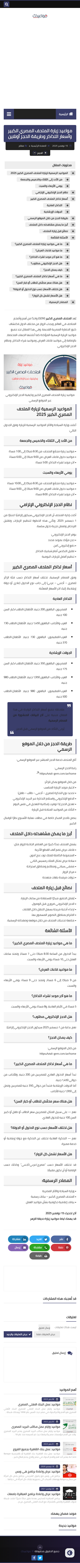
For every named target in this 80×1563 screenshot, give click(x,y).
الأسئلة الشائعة (59, 237)
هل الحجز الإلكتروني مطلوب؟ (46, 263)
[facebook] (34, 1557)
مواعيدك (26, 1551)
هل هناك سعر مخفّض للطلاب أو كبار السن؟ (39, 282)
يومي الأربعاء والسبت (50, 186)
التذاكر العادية (54, 205)
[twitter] (40, 1557)
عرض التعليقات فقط (45, 1334)
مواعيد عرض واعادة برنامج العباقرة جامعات (33, 1494)
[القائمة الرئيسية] (9, 114)
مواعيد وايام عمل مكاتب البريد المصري (36, 1426)
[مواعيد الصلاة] (46, 1557)
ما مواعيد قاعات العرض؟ (49, 250)
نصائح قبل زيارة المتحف (55, 231)
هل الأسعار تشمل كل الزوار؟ (47, 295)
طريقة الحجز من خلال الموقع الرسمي (48, 218)
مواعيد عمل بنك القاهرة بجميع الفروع (36, 1449)
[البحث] (6, 4)
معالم (21, 146)
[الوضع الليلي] (69, 1552)
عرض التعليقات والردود (17, 1334)
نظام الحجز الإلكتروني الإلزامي (52, 192)
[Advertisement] (40, 63)
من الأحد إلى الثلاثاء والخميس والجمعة (41, 179)
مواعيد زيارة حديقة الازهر (45, 1218)
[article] (40, 1278)
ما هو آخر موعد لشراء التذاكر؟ (45, 257)
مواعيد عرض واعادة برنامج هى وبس (37, 1471)
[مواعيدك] (40, 15)
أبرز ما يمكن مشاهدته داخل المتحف (48, 224)
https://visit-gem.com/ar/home (58, 773)
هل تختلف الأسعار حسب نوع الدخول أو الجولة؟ (37, 289)
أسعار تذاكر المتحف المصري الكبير (49, 199)
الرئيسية (63, 114)
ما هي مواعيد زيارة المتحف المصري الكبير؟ (38, 244)
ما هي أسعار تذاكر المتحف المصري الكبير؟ (39, 276)
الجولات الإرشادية (53, 211)
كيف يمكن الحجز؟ (53, 270)
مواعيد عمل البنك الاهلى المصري (39, 1404)
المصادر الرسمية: (58, 302)
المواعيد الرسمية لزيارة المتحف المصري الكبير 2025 (39, 173)
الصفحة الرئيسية (38, 146)
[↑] (40, 1547)
